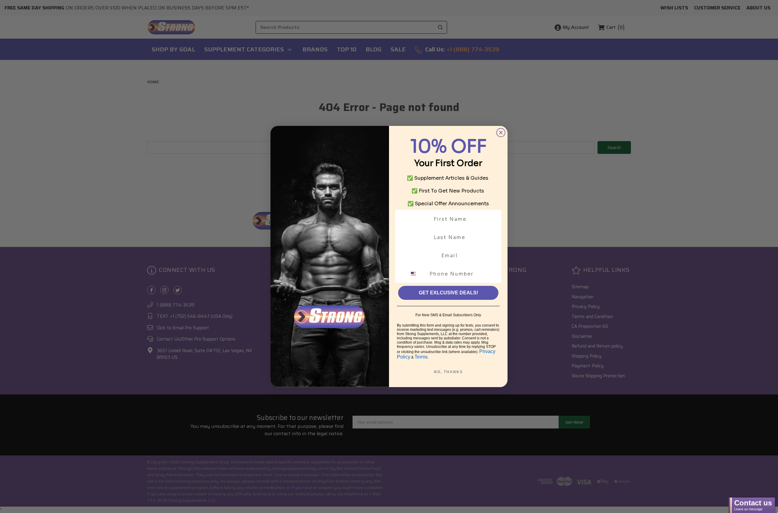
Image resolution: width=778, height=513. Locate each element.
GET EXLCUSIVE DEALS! (448, 292)
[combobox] (417, 273)
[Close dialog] (500, 132)
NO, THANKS (448, 372)
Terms (421, 356)
